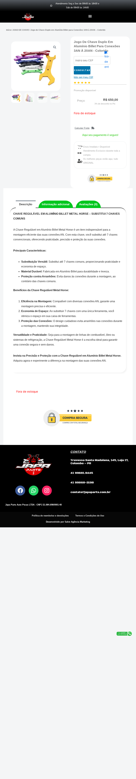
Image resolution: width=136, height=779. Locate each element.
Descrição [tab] (25, 204)
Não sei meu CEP (83, 77)
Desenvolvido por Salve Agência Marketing (68, 522)
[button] (90, 16)
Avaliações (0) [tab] (88, 204)
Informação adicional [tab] (55, 204)
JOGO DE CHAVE (21, 30)
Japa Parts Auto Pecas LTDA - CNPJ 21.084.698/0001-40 (33, 504)
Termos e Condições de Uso (89, 515)
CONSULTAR (82, 70)
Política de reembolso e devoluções (50, 515)
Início (8, 30)
